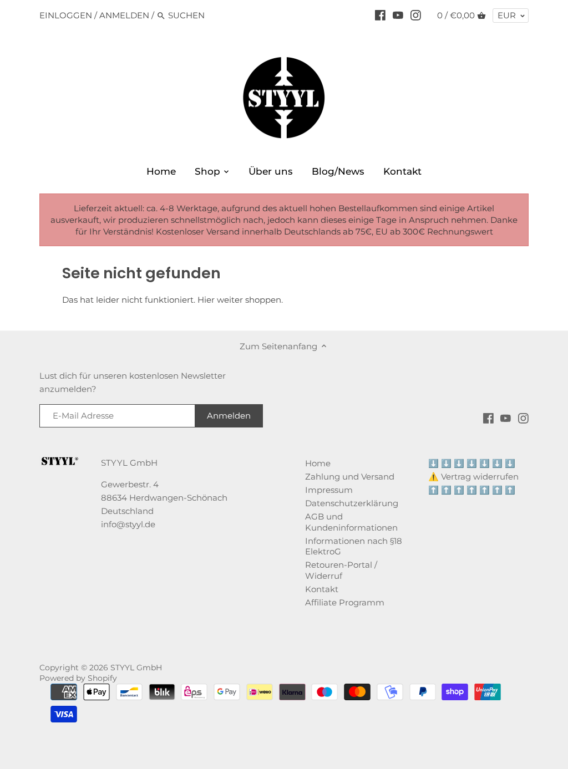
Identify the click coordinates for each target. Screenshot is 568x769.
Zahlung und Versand (349, 476)
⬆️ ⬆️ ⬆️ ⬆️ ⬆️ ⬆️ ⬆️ (471, 490)
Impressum (329, 490)
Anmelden (124, 15)
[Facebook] (380, 15)
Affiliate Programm (344, 602)
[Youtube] (398, 15)
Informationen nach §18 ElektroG (353, 546)
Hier (206, 299)
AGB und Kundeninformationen (351, 522)
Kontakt (321, 589)
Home (318, 463)
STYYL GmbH (136, 667)
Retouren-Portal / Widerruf (341, 570)
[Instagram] (415, 15)
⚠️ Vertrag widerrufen (473, 476)
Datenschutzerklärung (351, 503)
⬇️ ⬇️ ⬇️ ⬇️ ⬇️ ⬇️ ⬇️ (471, 463)
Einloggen (65, 15)
